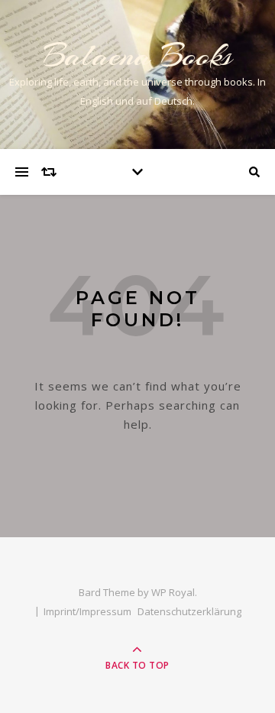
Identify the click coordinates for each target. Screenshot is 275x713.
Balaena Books (137, 55)
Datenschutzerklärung (189, 611)
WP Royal (173, 592)
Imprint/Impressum (87, 611)
